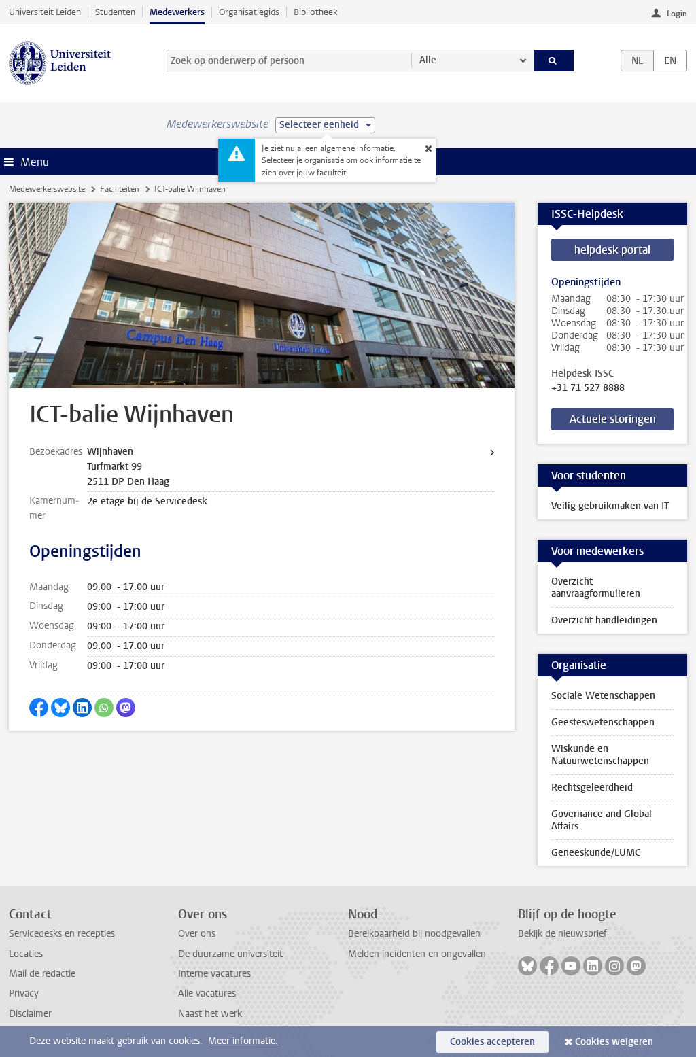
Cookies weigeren (614, 1041)
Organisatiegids (249, 12)
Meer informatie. (243, 1041)
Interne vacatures (214, 973)
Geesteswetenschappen (603, 722)
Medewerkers (177, 12)
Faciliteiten (119, 189)
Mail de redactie (42, 973)
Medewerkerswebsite (47, 189)
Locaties (26, 954)
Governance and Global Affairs (601, 820)
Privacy (24, 993)
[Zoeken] (554, 60)
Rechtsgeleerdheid (592, 787)
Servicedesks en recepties (62, 933)
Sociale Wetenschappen (603, 695)
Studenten (115, 12)
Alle (427, 60)
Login (677, 13)
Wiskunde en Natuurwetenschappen (600, 754)
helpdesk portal (612, 250)
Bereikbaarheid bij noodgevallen (414, 933)
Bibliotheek (316, 12)
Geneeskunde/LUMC (595, 852)
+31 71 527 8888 (588, 388)
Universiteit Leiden (45, 12)
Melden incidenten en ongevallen (417, 954)
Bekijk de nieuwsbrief (562, 933)
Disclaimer (30, 1013)
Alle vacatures (207, 993)
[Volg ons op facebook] (549, 965)
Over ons (196, 933)
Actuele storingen (613, 419)
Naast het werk (210, 1013)
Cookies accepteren (492, 1041)
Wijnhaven (110, 451)
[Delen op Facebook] (38, 707)
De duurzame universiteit (230, 954)
